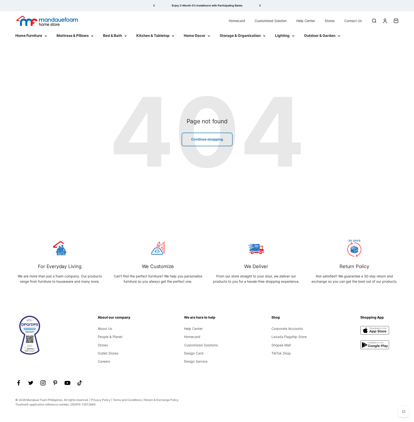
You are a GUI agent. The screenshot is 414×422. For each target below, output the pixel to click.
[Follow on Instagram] (43, 383)
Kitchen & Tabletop (152, 35)
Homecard (237, 20)
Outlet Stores (108, 353)
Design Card (193, 353)
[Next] (260, 5)
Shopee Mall (281, 345)
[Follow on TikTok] (79, 383)
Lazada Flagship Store (289, 337)
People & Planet (110, 337)
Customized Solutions (201, 345)
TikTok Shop (281, 353)
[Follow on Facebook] (18, 383)
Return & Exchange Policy (161, 400)
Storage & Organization (240, 35)
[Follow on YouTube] (67, 383)
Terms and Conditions (127, 400)
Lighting (282, 35)
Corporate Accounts (287, 328)
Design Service (195, 361)
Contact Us (353, 20)
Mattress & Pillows (73, 35)
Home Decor (194, 35)
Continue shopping (207, 139)
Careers (104, 361)
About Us (105, 328)
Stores (330, 20)
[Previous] (154, 5)
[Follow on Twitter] (31, 383)
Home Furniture (28, 35)
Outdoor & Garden (319, 35)
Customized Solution (271, 20)
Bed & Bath (112, 35)
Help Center (305, 20)
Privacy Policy (100, 400)
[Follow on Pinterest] (55, 383)
